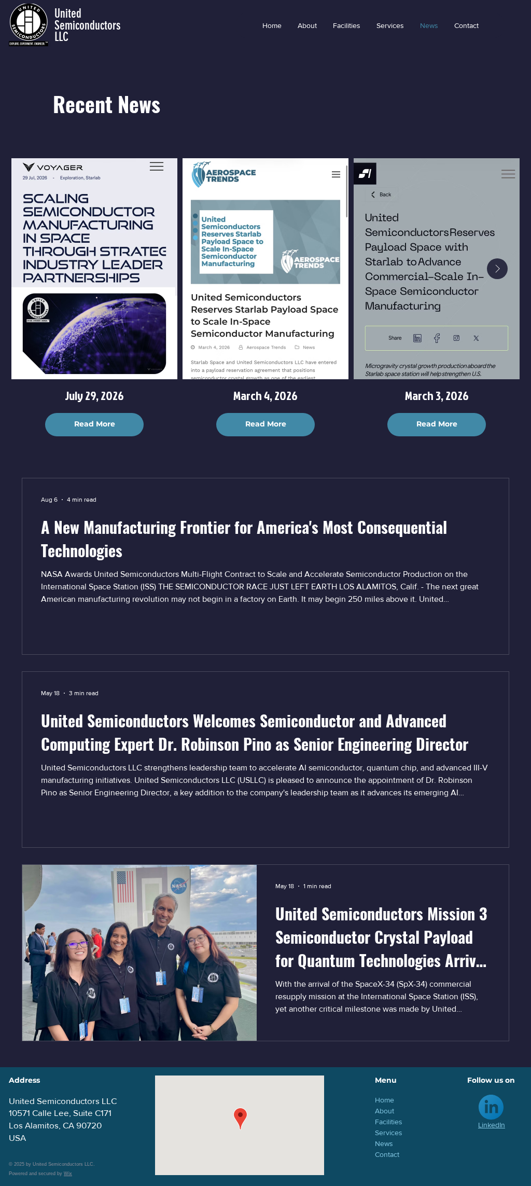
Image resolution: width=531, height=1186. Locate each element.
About (384, 1111)
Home (384, 1100)
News (384, 1143)
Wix (68, 1173)
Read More (94, 424)
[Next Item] (497, 268)
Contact (387, 1154)
